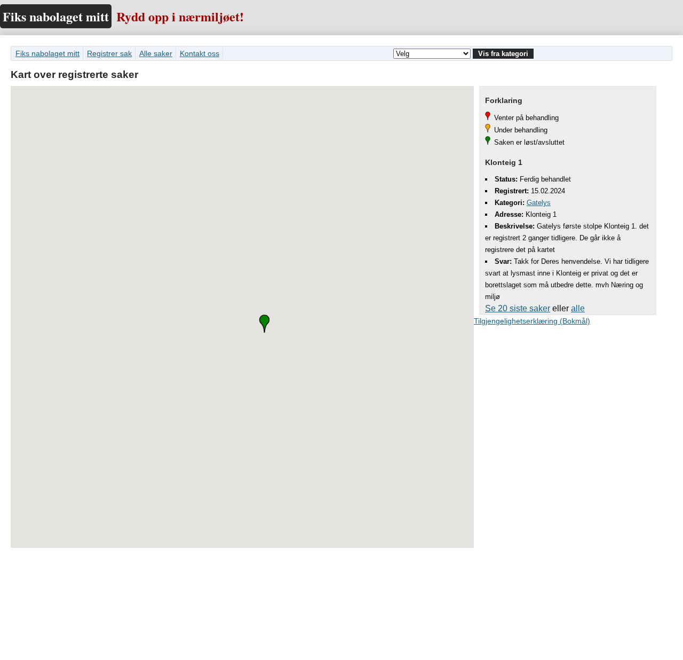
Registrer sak (109, 53)
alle (578, 308)
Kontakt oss (199, 53)
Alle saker (155, 53)
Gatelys (539, 203)
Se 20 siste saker (517, 308)
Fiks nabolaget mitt (56, 16)
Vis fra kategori (503, 54)
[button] (264, 324)
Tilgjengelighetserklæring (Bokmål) (532, 321)
